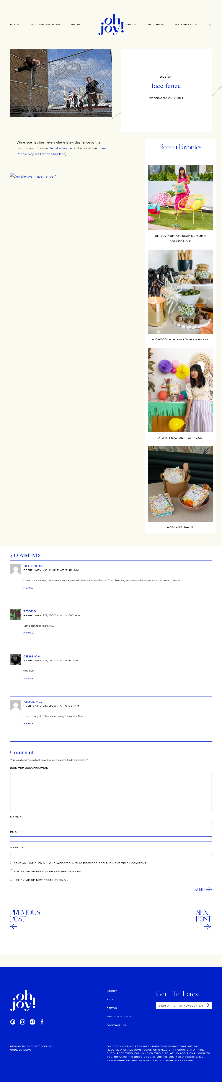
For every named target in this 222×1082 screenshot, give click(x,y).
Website (17, 847)
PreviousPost (25, 916)
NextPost (204, 916)
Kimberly (33, 701)
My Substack (187, 24)
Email (16, 832)
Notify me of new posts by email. (41, 880)
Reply (28, 588)
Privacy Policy (119, 1016)
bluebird (33, 565)
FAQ (110, 999)
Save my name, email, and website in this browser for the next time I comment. (80, 863)
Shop (75, 24)
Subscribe (208, 1005)
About (131, 24)
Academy (156, 24)
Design (166, 76)
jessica (32, 656)
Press (112, 1008)
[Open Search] (210, 24)
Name (16, 817)
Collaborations (45, 24)
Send (199, 889)
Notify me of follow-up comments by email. (50, 871)
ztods (29, 611)
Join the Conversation (29, 768)
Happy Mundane (52, 154)
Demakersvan (59, 148)
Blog (14, 24)
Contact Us (116, 1025)
